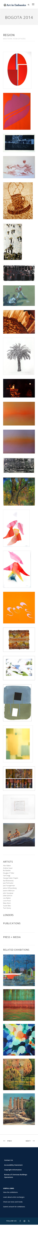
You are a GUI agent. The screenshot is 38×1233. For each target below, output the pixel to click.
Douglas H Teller (8, 873)
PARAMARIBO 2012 (19, 1016)
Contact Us (8, 1160)
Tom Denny (7, 908)
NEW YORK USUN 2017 (19, 1051)
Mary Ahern (7, 903)
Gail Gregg (6, 876)
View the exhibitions (10, 1192)
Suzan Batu (7, 906)
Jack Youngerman (9, 886)
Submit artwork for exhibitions (14, 1207)
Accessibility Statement (13, 1165)
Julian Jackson (7, 896)
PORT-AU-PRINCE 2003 (19, 981)
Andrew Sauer (8, 868)
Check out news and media (12, 1202)
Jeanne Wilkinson (8, 891)
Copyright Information (13, 1170)
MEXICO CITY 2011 (19, 1085)
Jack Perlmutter (8, 883)
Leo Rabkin (7, 898)
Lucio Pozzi (7, 901)
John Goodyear (8, 893)
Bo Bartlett (7, 870)
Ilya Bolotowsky (8, 881)
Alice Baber (7, 866)
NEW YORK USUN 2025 (19, 1120)
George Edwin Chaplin (10, 878)
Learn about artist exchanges (13, 1197)
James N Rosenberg (9, 888)
